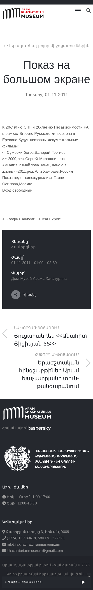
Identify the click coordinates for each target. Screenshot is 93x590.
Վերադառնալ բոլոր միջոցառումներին (48, 45)
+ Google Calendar (18, 219)
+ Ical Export (49, 219)
